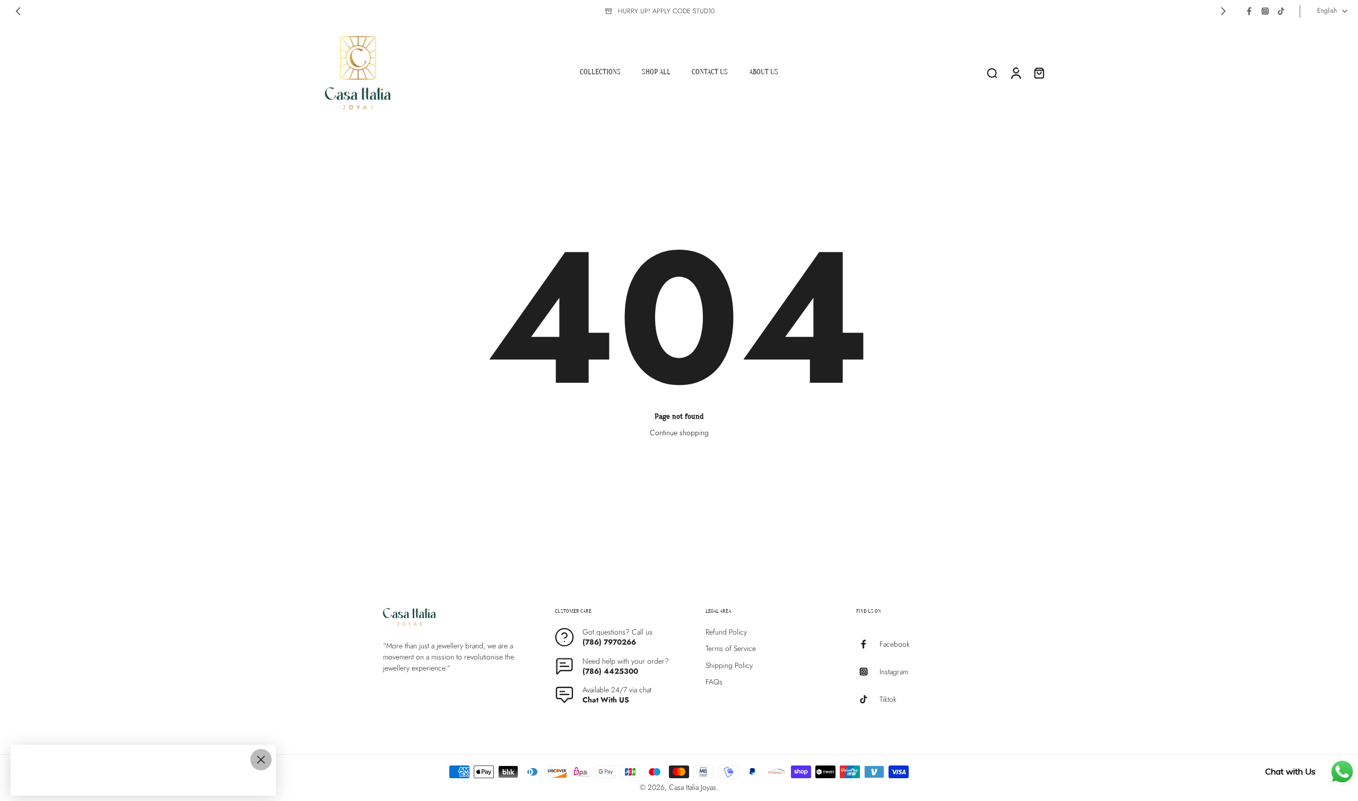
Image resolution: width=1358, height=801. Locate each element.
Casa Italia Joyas (692, 787)
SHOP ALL (656, 71)
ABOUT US (763, 71)
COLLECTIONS (600, 71)
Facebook (895, 644)
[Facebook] (1249, 11)
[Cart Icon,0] (1038, 72)
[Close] (261, 759)
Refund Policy (726, 632)
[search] (992, 72)
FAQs (714, 682)
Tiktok (888, 699)
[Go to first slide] (1223, 11)
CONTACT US (710, 71)
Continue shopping (679, 432)
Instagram (894, 671)
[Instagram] (1265, 11)
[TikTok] (1281, 11)
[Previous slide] (18, 11)
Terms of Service (731, 649)
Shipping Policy (729, 665)
